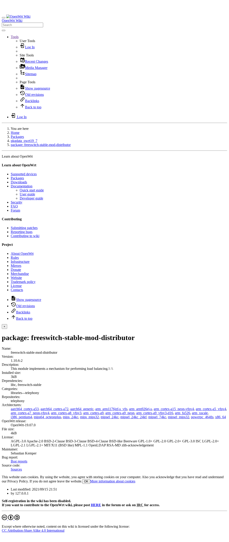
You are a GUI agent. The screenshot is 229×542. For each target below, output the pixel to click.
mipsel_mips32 (178, 417)
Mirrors (16, 266)
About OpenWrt (22, 253)
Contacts (17, 290)
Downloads (19, 182)
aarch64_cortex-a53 (25, 409)
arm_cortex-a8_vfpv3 (66, 413)
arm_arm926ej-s (140, 409)
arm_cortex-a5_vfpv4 (211, 409)
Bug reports (19, 461)
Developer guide (31, 198)
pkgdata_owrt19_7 (24, 141)
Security (16, 202)
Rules (15, 257)
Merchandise (20, 274)
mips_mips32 (89, 417)
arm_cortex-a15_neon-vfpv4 (174, 409)
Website (16, 278)
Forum (15, 210)
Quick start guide (32, 190)
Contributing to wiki (25, 236)
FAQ (14, 206)
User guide (27, 194)
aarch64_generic (81, 409)
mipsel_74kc (157, 417)
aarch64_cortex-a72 (54, 409)
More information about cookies (112, 481)
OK (86, 481)
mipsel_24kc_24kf (133, 417)
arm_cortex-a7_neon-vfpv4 (30, 413)
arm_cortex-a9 (93, 413)
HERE (96, 505)
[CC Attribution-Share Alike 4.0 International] (11, 519)
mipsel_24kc (110, 417)
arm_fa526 (182, 413)
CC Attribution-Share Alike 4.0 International (33, 530)
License (16, 286)
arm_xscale (200, 413)
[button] (15, 37)
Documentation (21, 186)
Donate (16, 270)
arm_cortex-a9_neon (119, 413)
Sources (16, 469)
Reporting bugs (21, 232)
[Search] (3, 30)
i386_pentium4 (21, 417)
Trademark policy (23, 282)
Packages (17, 137)
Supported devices (24, 174)
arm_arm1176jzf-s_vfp (111, 409)
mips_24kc (70, 417)
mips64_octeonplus (47, 417)
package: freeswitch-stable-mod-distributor (41, 145)
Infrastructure (20, 262)
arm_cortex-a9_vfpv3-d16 (154, 413)
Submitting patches (24, 228)
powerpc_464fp (202, 417)
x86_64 (220, 417)
